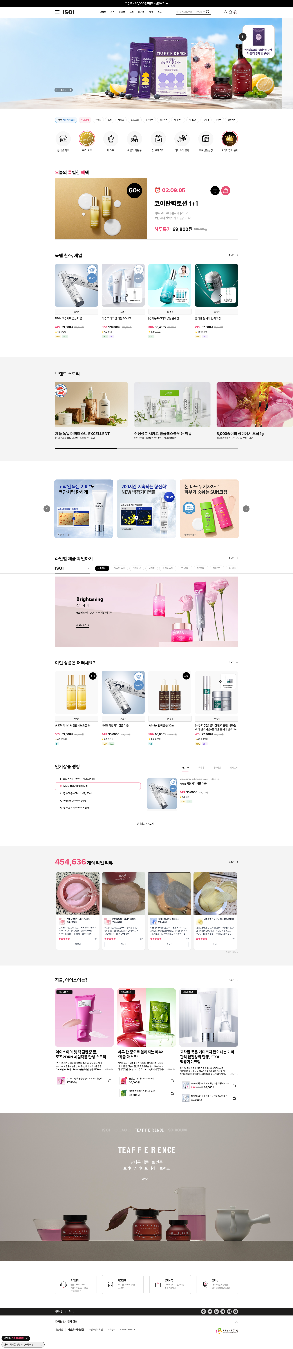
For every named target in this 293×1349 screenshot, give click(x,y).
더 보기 (78, 944)
